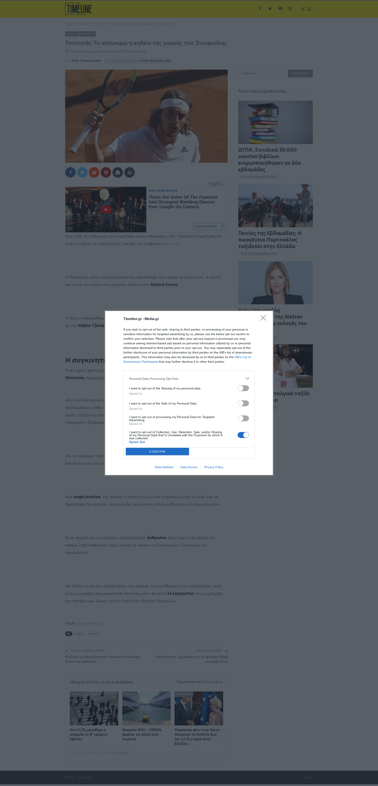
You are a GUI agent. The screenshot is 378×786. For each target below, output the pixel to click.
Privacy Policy (213, 467)
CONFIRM (157, 451)
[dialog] (189, 393)
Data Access (189, 467)
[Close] (265, 319)
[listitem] (189, 378)
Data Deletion (164, 467)
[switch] (243, 388)
